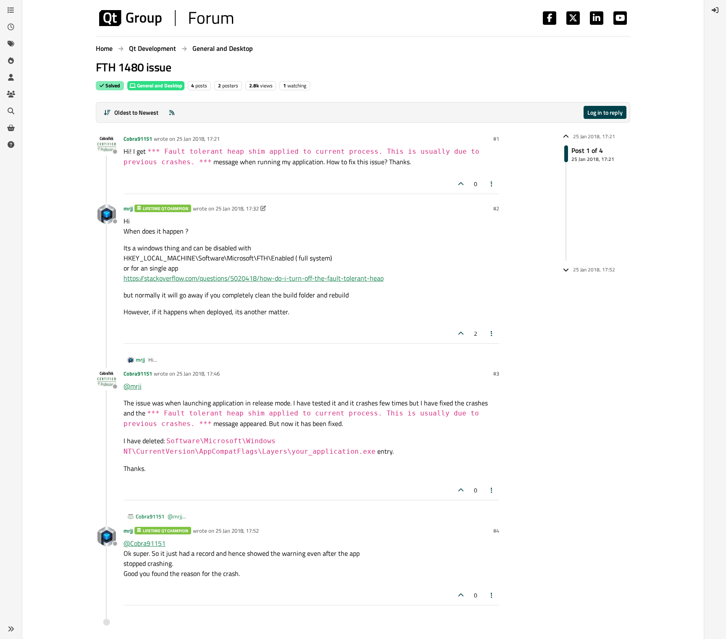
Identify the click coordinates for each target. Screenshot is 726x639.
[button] (10, 629)
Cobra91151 (138, 138)
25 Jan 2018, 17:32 (237, 208)
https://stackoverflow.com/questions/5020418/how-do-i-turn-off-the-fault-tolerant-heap (254, 278)
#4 (496, 530)
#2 (496, 208)
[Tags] (10, 43)
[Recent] (10, 27)
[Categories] (10, 10)
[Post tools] (492, 183)
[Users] (10, 77)
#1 (496, 138)
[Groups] (10, 94)
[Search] (10, 111)
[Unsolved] (10, 144)
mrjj (128, 208)
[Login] (715, 10)
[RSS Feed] (172, 112)
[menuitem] (715, 10)
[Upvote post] (460, 183)
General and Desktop (159, 85)
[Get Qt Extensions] (10, 127)
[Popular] (10, 60)
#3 (496, 373)
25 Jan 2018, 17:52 (237, 530)
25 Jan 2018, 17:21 (198, 138)
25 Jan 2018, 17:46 (198, 373)
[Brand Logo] (166, 18)
